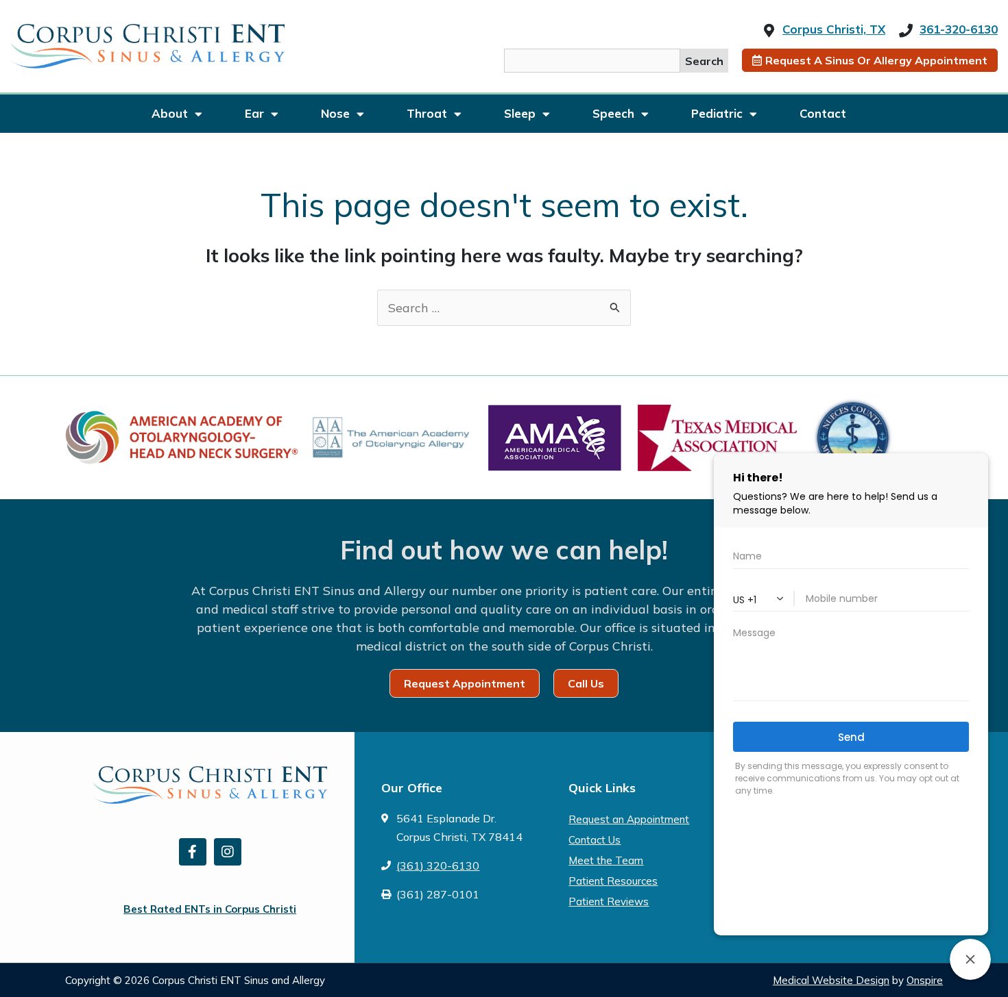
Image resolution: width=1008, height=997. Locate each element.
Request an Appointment (628, 819)
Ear (254, 113)
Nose (335, 113)
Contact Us (594, 839)
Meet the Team (605, 860)
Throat (427, 113)
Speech (613, 113)
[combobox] (592, 61)
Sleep (520, 113)
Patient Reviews (608, 901)
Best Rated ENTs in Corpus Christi (209, 909)
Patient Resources (613, 880)
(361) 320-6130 (437, 865)
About (170, 113)
